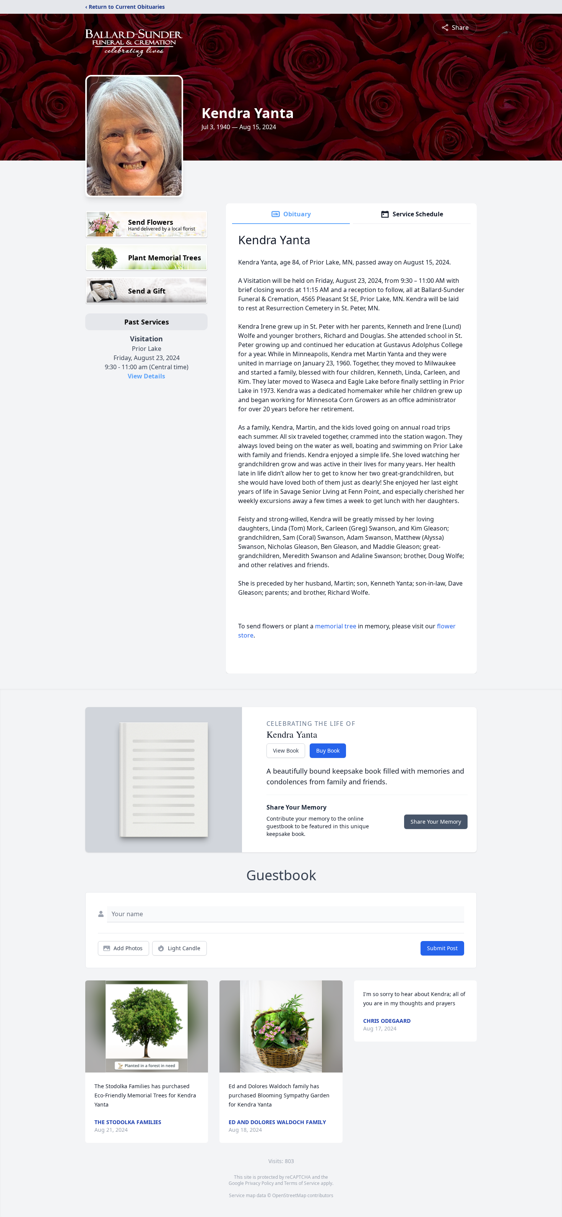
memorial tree (335, 626)
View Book (286, 750)
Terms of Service (302, 1183)
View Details (146, 376)
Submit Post (442, 948)
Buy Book (327, 750)
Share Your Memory (436, 821)
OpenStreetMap (289, 1195)
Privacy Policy (259, 1183)
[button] (147, 1026)
